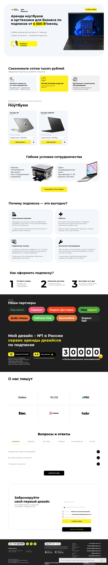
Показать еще (54, 473)
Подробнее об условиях (54, 189)
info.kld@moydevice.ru (95, 543)
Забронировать (51, 142)
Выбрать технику (23, 45)
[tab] (15, 442)
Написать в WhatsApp (76, 529)
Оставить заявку (91, 9)
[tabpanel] (54, 456)
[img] (15, 44)
